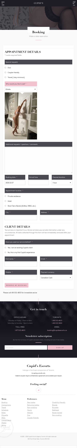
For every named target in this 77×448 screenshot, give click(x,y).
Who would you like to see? (16, 84)
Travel (4, 407)
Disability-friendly (58, 402)
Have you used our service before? (19, 242)
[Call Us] (73, 3)
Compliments (6, 420)
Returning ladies (33, 405)
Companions (6, 405)
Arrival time (33, 177)
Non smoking (57, 415)
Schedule (5, 410)
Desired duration (59, 177)
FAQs (3, 418)
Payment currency (47, 272)
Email (44, 259)
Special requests (12, 62)
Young (29, 410)
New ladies (31, 402)
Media (4, 423)
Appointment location (14, 190)
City (8, 212)
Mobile (9, 272)
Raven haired (57, 413)
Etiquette (5, 415)
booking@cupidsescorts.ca (57, 330)
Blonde (54, 405)
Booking (4, 402)
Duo (28, 415)
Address (45, 212)
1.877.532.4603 (20, 330)
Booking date (11, 177)
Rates (4, 413)
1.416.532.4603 (57, 320)
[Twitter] (38, 390)
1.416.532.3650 (57, 323)
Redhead (55, 410)
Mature (30, 413)
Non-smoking (32, 407)
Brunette (55, 407)
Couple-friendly (33, 418)
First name (10, 259)
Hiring (4, 425)
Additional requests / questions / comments (21, 144)
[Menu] (3, 3)
